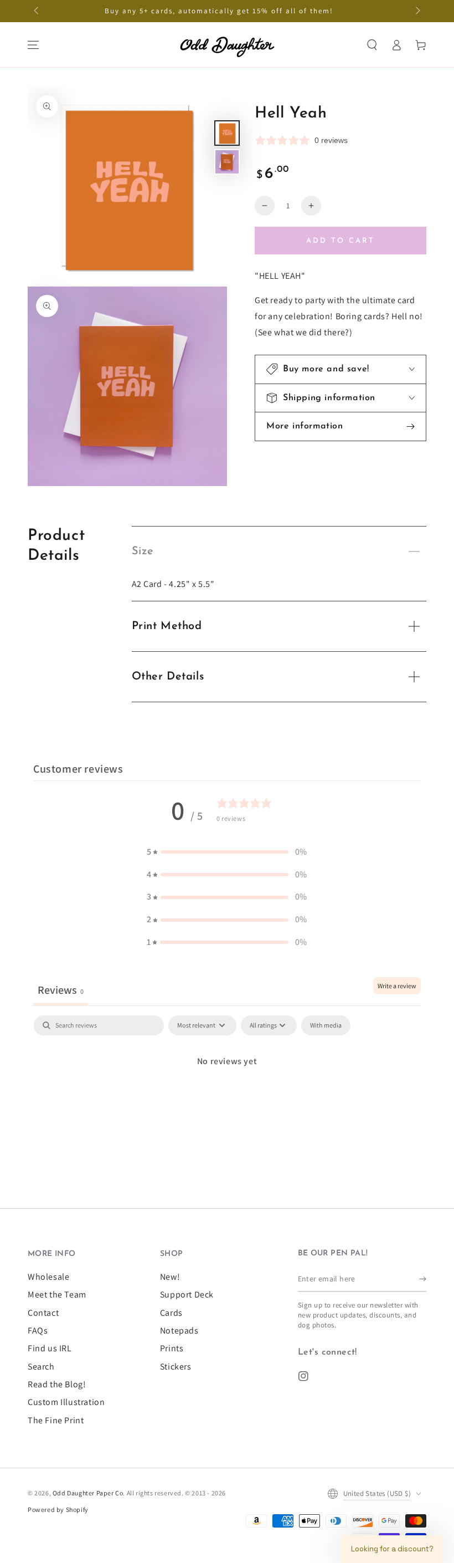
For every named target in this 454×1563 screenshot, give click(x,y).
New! (170, 1277)
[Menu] (33, 45)
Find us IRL (50, 1348)
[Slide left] (37, 11)
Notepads (179, 1330)
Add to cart (340, 240)
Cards (171, 1313)
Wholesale (48, 1277)
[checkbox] (325, 1025)
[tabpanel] (227, 1099)
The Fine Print (56, 1420)
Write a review (397, 986)
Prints (172, 1348)
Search (41, 1366)
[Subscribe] (422, 1279)
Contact (43, 1313)
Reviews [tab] (61, 990)
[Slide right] (416, 11)
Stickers (176, 1366)
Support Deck (187, 1294)
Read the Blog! (57, 1384)
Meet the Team (57, 1294)
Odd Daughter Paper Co (88, 1493)
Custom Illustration (66, 1402)
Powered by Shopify (58, 1509)
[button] (372, 45)
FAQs (38, 1330)
